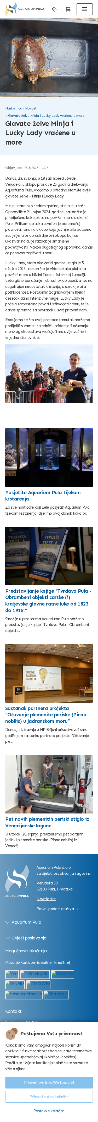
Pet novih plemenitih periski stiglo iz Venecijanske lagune (47, 822)
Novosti (31, 108)
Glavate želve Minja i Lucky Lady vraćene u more (46, 116)
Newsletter (46, 898)
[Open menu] (85, 9)
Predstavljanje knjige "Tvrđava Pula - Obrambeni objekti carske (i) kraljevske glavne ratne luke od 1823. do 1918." (48, 600)
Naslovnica (13, 108)
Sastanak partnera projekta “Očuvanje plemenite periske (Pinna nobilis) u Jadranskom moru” (45, 714)
